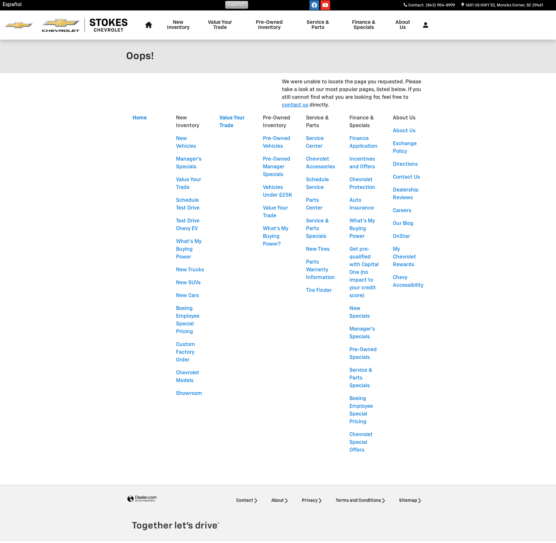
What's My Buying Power (188, 249)
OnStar (401, 236)
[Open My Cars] (424, 25)
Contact (244, 500)
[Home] (18, 25)
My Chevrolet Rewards (404, 257)
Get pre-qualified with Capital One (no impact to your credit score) (364, 272)
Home (140, 118)
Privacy (310, 500)
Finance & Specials (363, 25)
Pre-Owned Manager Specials (276, 167)
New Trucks (190, 270)
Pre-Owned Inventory (269, 25)
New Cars (187, 295)
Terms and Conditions (358, 500)
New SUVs (188, 283)
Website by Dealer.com (141, 499)
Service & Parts (318, 25)
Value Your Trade (220, 25)
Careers (402, 210)
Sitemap (408, 500)
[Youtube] (325, 5)
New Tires (317, 249)
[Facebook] (314, 5)
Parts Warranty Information (320, 270)
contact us (295, 105)
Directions (405, 164)
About (277, 500)
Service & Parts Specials (317, 229)
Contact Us (406, 177)
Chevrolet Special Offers (361, 442)
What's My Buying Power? (275, 236)
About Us (402, 25)
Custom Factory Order (185, 352)
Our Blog (403, 223)
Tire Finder (319, 290)
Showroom (189, 393)
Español (12, 4)
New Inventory (178, 25)
